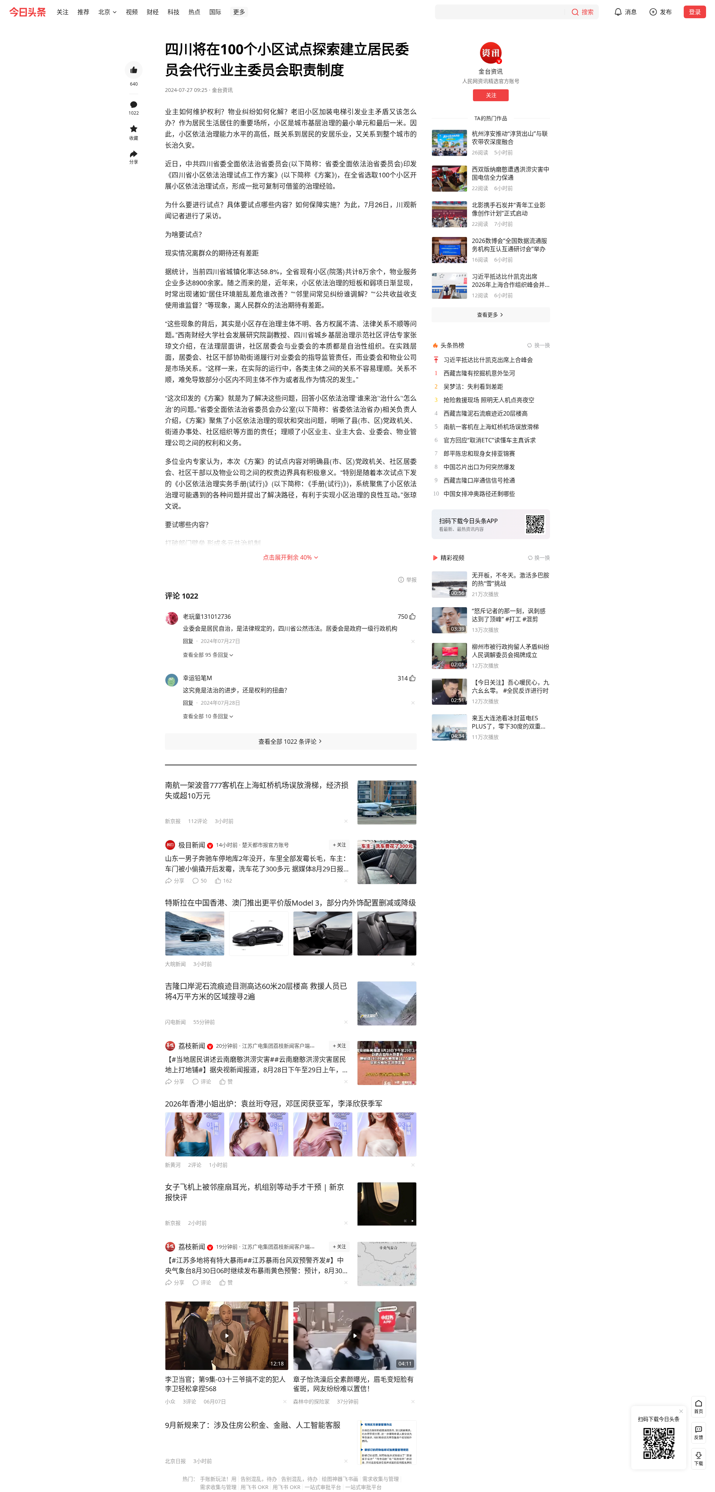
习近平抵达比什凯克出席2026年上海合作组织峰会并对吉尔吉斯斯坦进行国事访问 (510, 280)
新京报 (173, 821)
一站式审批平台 (323, 1487)
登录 (695, 12)
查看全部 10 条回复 (205, 716)
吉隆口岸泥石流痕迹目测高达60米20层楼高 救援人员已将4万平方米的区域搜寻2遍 (256, 991)
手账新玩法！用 (218, 1478)
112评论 (197, 821)
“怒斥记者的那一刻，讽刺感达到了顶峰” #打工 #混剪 (509, 615)
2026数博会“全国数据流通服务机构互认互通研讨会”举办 (509, 245)
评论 (206, 1081)
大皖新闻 (175, 963)
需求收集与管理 (380, 1478)
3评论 (189, 1401)
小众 (170, 1401)
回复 (188, 640)
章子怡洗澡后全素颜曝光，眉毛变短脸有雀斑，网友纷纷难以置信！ (353, 1384)
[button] (63, 12)
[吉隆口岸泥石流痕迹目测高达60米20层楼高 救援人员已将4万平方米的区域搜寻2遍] (387, 1003)
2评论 (194, 1164)
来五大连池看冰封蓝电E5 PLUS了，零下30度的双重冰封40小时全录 (509, 722)
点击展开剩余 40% (287, 557)
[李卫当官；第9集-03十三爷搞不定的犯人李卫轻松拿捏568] (226, 1336)
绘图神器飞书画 (340, 1478)
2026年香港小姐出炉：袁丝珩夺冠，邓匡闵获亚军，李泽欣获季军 (273, 1104)
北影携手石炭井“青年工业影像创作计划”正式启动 (509, 209)
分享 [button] (133, 162)
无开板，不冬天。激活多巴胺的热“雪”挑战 (510, 579)
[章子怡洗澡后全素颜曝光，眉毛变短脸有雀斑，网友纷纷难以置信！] (354, 1336)
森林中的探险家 (311, 1401)
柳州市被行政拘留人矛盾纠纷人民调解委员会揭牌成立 (510, 651)
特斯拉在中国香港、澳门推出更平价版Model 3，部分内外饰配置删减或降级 (290, 903)
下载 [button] (697, 1457)
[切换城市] (114, 12)
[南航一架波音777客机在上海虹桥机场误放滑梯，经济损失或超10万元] (387, 803)
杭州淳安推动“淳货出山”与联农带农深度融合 (510, 137)
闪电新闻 (175, 1021)
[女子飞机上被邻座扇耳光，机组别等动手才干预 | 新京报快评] (387, 1204)
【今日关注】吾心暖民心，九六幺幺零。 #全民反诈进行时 (510, 686)
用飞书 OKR (254, 1487)
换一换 (542, 345)
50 (204, 880)
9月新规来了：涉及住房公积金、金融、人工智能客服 (252, 1425)
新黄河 (173, 1164)
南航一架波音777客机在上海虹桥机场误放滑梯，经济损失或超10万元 (257, 790)
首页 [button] (698, 1411)
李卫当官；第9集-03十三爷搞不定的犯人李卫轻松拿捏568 (225, 1384)
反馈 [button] (698, 1437)
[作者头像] (491, 53)
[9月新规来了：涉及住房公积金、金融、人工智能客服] (387, 1442)
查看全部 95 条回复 (205, 654)
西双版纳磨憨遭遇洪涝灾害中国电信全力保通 (510, 173)
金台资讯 (222, 89)
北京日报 (175, 1460)
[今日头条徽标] (27, 12)
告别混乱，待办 (259, 1478)
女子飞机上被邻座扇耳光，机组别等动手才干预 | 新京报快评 (254, 1192)
